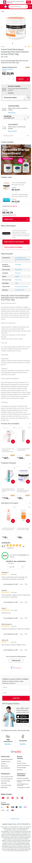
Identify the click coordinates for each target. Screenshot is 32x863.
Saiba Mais (11, 93)
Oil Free (22, 290)
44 (20, 537)
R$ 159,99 (4, 495)
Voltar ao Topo (15, 818)
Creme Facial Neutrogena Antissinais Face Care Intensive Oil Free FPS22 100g (20, 184)
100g (16, 283)
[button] (16, 28)
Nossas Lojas (4, 766)
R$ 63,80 (16, 202)
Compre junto (8, 219)
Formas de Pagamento (7, 778)
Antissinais (18, 273)
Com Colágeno (19, 257)
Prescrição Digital (21, 767)
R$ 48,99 (14, 187)
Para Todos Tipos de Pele (21, 286)
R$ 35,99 (16, 190)
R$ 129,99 (19, 455)
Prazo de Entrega (5, 781)
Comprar (20, 79)
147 (5, 458)
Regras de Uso (12, 112)
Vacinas (19, 761)
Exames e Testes (21, 763)
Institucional (5, 756)
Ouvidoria (3, 763)
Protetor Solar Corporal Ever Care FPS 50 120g (23, 529)
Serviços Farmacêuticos (23, 765)
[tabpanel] (16, 28)
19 (5, 537)
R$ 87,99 (14, 199)
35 (20, 498)
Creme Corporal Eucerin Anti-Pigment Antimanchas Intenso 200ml (8, 450)
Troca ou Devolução (6, 785)
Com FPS (17, 290)
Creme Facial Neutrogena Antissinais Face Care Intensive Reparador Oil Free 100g (23, 490)
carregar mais (16, 660)
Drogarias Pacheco (7, 69)
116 (5, 498)
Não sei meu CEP (12, 131)
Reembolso (4, 783)
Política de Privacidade (23, 778)
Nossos (20, 757)
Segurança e (21, 774)
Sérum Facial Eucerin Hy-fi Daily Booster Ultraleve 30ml (8, 490)
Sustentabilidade (5, 768)
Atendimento (5, 774)
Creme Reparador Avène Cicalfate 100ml (23, 449)
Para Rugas (18, 264)
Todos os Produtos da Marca (13, 247)
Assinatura (20, 769)
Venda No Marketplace (7, 759)
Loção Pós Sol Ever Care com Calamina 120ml (8, 529)
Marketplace (4, 787)
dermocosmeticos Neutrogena (14, 242)
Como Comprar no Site (7, 776)
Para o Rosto (18, 279)
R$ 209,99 (4, 455)
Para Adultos (18, 269)
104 (20, 458)
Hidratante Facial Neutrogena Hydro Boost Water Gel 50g (20, 195)
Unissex (17, 276)
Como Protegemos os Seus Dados (22, 784)
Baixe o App (28, 2)
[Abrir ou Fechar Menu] (2, 7)
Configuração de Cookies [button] (23, 787)
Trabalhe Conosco (5, 761)
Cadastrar (16, 698)
